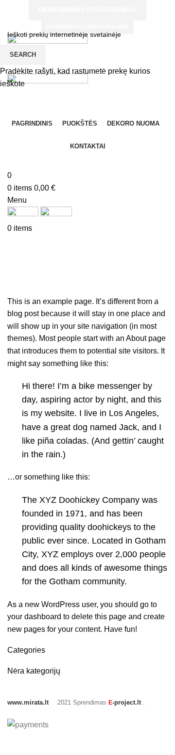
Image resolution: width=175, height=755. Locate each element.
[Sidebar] (12, 743)
